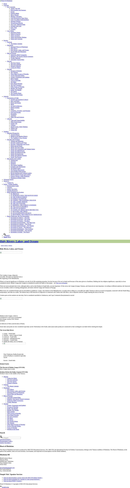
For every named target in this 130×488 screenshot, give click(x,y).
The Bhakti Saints (16, 168)
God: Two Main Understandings (20, 19)
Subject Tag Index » (5, 443)
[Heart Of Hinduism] (6, 1)
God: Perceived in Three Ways (19, 18)
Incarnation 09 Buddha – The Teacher (21, 230)
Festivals (9, 42)
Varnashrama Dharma (17, 23)
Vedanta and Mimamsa (17, 141)
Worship (9, 69)
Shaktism (13, 163)
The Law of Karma (61, 283)
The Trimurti (14, 72)
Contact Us (10, 182)
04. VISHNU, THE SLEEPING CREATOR (23, 200)
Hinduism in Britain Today (18, 178)
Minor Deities (14, 79)
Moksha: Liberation (16, 16)
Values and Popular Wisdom (18, 37)
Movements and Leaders (14, 158)
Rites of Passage (11, 53)
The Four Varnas (15, 63)
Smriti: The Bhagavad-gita (18, 152)
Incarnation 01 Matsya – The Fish (20, 218)
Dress (12, 109)
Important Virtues (15, 32)
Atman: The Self (15, 8)
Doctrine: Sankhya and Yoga (19, 142)
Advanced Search (8, 179)
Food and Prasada (16, 112)
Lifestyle (6, 96)
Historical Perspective (13, 133)
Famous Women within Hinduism (20, 176)
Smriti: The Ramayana (17, 154)
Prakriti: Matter (15, 13)
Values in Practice (16, 34)
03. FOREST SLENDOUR (18, 198)
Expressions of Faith (12, 98)
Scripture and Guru (16, 26)
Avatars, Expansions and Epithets (20, 77)
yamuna (10, 245)
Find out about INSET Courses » (13, 481)
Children (13, 125)
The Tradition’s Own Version (19, 138)
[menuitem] (67, 234)
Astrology (13, 115)
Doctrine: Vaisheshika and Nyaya (20, 144)
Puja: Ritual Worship (16, 83)
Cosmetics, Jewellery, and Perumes (20, 111)
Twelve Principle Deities (17, 75)
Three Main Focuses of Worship (20, 74)
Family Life (14, 123)
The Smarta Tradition (16, 165)
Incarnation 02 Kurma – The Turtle (20, 219)
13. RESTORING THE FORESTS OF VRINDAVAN (26, 214)
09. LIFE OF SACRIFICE (18, 208)
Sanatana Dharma (16, 21)
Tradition (6, 131)
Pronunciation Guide (13, 186)
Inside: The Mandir (16, 90)
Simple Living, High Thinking (19, 127)
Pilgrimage (10, 45)
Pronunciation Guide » (6, 441)
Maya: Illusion (15, 15)
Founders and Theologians (18, 166)
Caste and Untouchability (18, 120)
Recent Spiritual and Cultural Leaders (21, 173)
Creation (13, 29)
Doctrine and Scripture (13, 139)
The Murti (13, 82)
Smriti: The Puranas (16, 157)
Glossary (9, 187)
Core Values (10, 31)
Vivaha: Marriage (15, 58)
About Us (6, 181)
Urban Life (14, 130)
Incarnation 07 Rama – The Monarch (21, 227)
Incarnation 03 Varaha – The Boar (20, 221)
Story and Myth (15, 101)
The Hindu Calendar (16, 43)
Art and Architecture (16, 106)
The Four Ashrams (16, 64)
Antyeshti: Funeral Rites (17, 59)
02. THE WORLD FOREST (19, 197)
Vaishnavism (14, 160)
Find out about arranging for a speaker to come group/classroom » (22, 479)
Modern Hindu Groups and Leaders (21, 174)
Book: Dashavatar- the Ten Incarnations (18, 216)
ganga (2, 245)
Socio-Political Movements (18, 171)
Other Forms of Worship (17, 87)
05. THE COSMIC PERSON (19, 202)
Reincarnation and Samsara (18, 10)
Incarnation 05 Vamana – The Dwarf (21, 224)
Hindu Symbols (15, 107)
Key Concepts (11, 7)
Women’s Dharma (16, 66)
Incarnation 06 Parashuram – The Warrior (22, 226)
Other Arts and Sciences (17, 117)
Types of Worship (16, 80)
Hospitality (14, 114)
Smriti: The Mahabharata (17, 150)
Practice (6, 40)
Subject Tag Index (12, 189)
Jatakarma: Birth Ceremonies (19, 55)
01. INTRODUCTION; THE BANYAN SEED (24, 195)
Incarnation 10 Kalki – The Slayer (20, 232)
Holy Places (14, 48)
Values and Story (15, 35)
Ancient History (15, 135)
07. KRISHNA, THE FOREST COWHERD (23, 205)
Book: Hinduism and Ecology (15, 192)
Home (5, 4)
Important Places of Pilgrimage (19, 47)
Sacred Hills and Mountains (18, 51)
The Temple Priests (16, 93)
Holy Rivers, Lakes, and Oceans (20, 50)
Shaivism (13, 162)
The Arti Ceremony (16, 85)
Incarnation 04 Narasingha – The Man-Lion (23, 222)
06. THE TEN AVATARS (18, 203)
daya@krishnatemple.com (7, 467)
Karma (12, 12)
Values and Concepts (16, 39)
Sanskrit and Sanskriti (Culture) (19, 99)
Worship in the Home (17, 95)
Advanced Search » (5, 439)
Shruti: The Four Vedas (17, 147)
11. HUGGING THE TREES (19, 211)
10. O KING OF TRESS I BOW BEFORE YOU (25, 210)
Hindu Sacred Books (16, 146)
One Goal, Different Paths (18, 24)
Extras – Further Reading (11, 184)
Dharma (9, 61)
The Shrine (14, 91)
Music (12, 104)
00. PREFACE (15, 194)
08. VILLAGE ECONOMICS (19, 206)
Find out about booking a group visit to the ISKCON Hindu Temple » (23, 478)
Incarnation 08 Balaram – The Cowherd (22, 229)
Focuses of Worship (16, 71)
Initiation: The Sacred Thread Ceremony (22, 56)
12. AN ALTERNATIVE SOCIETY (21, 213)
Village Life (14, 128)
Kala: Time (14, 27)
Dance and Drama (16, 103)
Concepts (6, 5)
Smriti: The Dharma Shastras (19, 155)
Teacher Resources (12, 190)
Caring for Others (15, 67)
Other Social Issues (16, 122)
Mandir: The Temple (16, 88)
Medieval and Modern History (19, 136)
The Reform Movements (17, 170)
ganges (6, 245)
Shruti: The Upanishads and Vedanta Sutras (23, 149)
